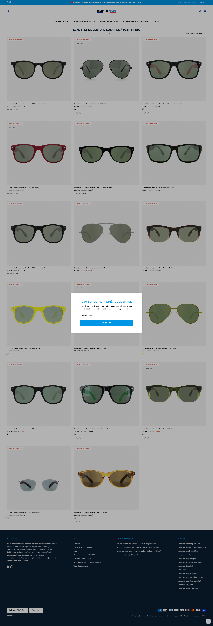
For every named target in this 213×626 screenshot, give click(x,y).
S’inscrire (106, 323)
